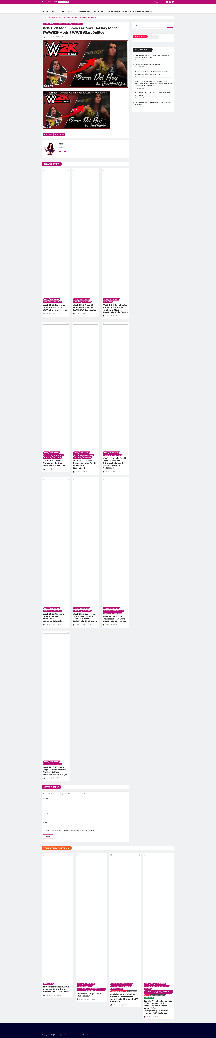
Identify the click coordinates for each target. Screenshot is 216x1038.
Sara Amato (49, 134)
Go (170, 25)
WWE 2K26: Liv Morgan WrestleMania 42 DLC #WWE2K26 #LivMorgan (55, 307)
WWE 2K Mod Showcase (117, 11)
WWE (62, 11)
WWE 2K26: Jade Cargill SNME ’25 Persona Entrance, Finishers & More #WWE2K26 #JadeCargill (114, 463)
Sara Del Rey (60, 134)
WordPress (65, 1035)
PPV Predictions (83, 11)
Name (45, 814)
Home (45, 11)
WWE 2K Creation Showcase (141, 11)
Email (45, 822)
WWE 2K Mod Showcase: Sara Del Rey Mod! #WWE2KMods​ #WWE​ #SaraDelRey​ (72, 17)
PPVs (70, 11)
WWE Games (98, 11)
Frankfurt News (75, 1035)
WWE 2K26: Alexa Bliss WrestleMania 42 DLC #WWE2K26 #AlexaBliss (84, 307)
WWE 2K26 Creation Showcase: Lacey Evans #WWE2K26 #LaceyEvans (115, 618)
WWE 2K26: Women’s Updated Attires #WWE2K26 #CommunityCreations (53, 617)
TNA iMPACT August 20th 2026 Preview (147, 65)
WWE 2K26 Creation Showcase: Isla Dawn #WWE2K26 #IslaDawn (54, 463)
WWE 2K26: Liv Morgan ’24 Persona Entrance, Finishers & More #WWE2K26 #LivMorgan (85, 617)
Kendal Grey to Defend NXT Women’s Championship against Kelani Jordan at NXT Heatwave (124, 998)
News (53, 11)
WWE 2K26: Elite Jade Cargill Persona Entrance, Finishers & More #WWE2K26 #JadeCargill (55, 771)
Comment (46, 798)
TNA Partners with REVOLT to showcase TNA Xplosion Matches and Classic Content (57, 989)
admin (48, 37)
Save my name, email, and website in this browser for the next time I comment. (70, 831)
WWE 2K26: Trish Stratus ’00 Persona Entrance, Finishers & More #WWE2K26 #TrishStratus (115, 308)
